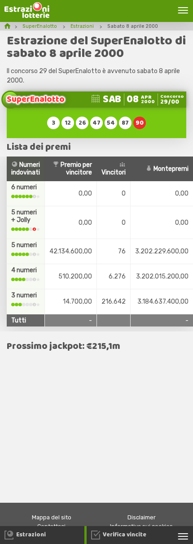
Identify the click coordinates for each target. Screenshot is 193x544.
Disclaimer (141, 517)
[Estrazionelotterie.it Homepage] (26, 16)
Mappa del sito (51, 517)
